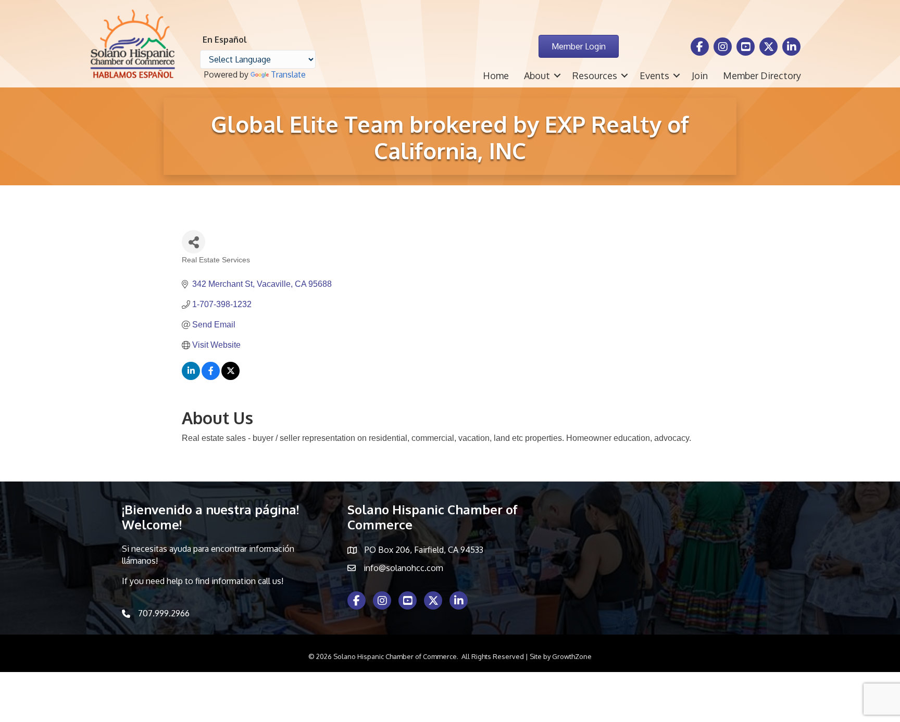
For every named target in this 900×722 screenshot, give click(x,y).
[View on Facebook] (211, 377)
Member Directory (762, 75)
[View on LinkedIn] (191, 377)
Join (700, 75)
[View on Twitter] (230, 377)
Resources (594, 75)
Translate (288, 74)
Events (654, 75)
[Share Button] (193, 242)
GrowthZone (572, 656)
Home (496, 75)
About (537, 75)
